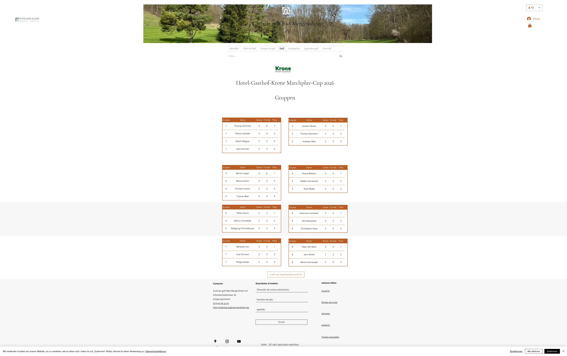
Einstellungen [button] (516, 351)
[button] (530, 25)
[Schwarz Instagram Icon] (227, 341)
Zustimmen (552, 351)
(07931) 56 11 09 (221, 303)
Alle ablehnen (533, 351)
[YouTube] (239, 341)
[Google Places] (215, 341)
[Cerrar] (563, 351)
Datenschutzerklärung (155, 351)
